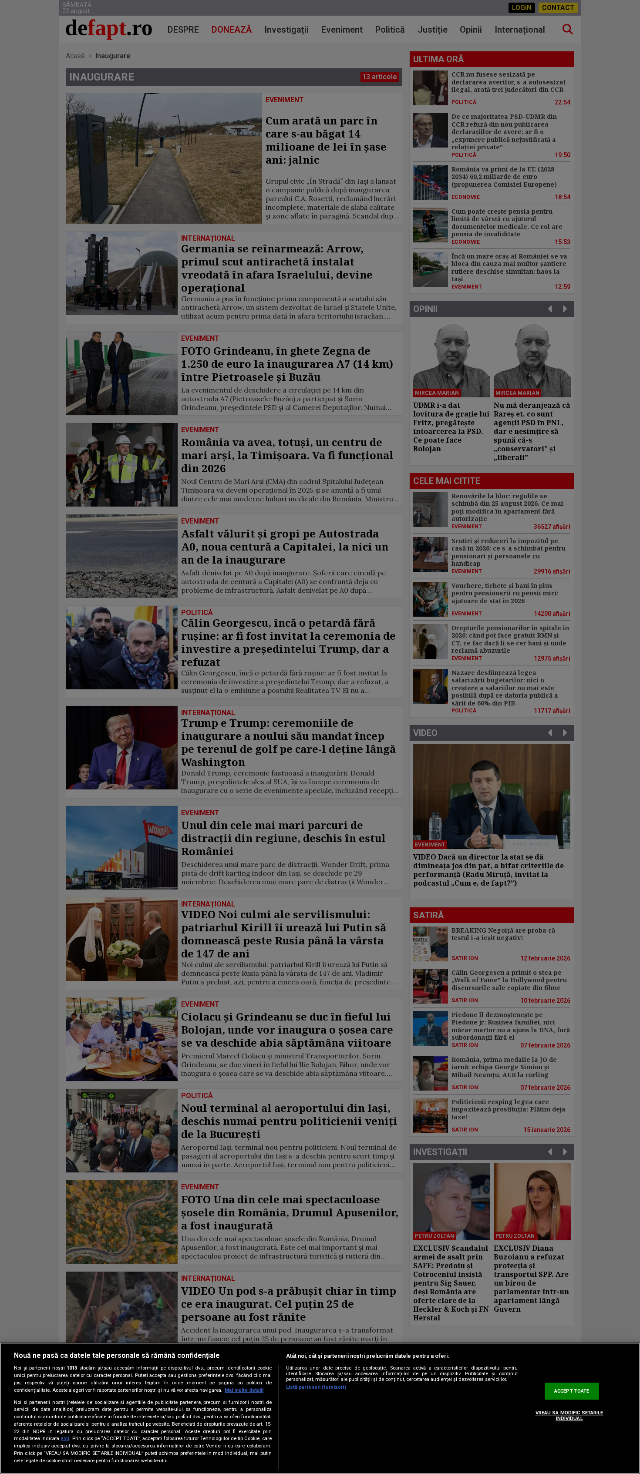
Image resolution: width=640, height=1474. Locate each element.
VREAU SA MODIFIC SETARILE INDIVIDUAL (569, 1415)
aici (65, 1439)
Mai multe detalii (244, 1390)
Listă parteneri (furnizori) (316, 1387)
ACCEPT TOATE (571, 1391)
